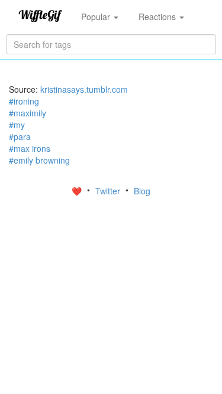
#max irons (29, 148)
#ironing (24, 101)
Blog (142, 191)
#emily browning (39, 160)
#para (20, 136)
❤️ (78, 191)
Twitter (109, 191)
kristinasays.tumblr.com (84, 89)
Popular (96, 16)
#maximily (27, 113)
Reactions (158, 16)
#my (17, 125)
